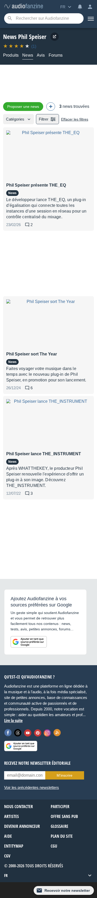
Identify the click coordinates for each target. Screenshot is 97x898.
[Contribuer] (50, 106)
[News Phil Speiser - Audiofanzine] (23, 6)
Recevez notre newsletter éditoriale (37, 763)
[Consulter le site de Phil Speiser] (54, 36)
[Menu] (90, 18)
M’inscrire (64, 775)
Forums (56, 55)
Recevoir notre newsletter (67, 890)
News (27, 55)
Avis (41, 55)
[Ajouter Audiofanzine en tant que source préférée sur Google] (29, 642)
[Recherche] (9, 18)
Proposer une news (23, 106)
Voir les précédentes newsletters (31, 787)
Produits (11, 55)
